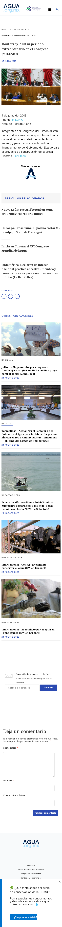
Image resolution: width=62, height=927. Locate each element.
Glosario (31, 865)
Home (4, 29)
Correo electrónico (14, 795)
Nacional (7, 360)
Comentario (10, 747)
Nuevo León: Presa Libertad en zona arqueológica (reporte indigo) (27, 212)
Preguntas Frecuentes (31, 874)
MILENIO (17, 119)
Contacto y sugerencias (31, 878)
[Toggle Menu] (50, 9)
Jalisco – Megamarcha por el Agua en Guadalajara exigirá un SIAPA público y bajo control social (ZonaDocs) (29, 371)
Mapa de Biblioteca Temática (31, 869)
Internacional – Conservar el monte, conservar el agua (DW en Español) (24, 566)
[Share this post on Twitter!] (10, 296)
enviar (48, 688)
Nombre (8, 780)
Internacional (10, 622)
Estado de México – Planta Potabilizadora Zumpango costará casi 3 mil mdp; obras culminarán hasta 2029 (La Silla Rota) (27, 506)
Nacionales (19, 29)
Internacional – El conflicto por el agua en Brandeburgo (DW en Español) (28, 631)
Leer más (19, 156)
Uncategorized (10, 495)
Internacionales (11, 557)
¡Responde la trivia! (25, 917)
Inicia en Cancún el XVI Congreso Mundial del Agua (25, 249)
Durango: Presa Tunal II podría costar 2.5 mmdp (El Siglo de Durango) (30, 230)
